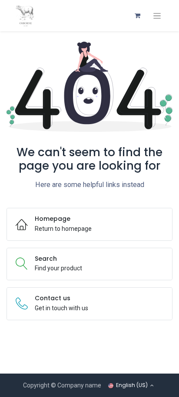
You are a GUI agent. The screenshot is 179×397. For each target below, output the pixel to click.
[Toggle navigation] (157, 15)
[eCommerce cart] (137, 15)
